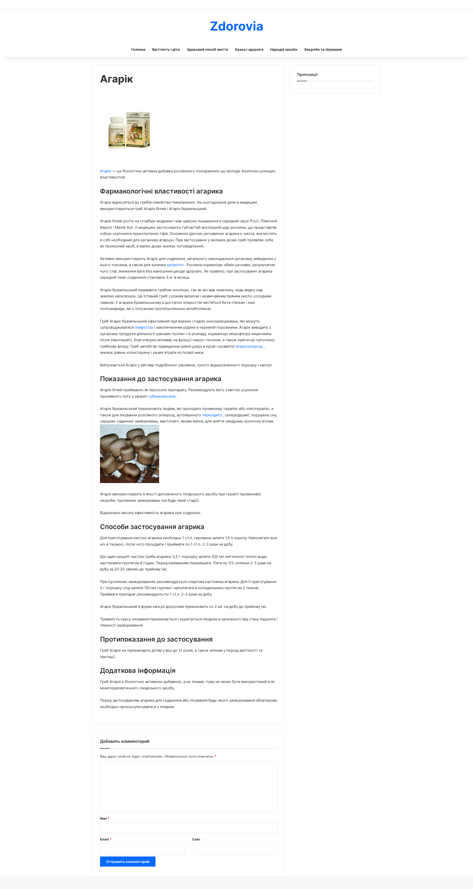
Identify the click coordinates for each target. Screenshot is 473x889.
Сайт (196, 839)
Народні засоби (283, 49)
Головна (138, 49)
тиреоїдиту (212, 415)
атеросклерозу (250, 346)
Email (105, 839)
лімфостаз (144, 327)
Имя (104, 818)
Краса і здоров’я (249, 49)
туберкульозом (162, 396)
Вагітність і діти (166, 49)
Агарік (106, 171)
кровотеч (176, 264)
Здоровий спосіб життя (207, 49)
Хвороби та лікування (323, 49)
